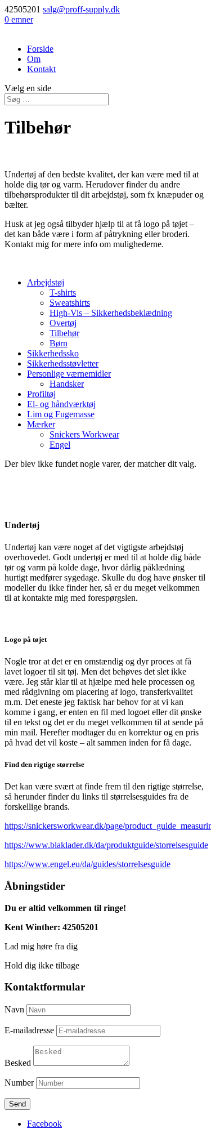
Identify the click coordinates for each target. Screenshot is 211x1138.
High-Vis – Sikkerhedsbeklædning (111, 313)
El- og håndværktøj (61, 404)
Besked (18, 1063)
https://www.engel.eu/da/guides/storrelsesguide (87, 864)
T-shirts (63, 292)
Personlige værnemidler (69, 373)
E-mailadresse (29, 1030)
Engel (60, 444)
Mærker (41, 424)
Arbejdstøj (45, 282)
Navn (14, 1009)
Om (34, 59)
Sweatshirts (70, 302)
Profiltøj (41, 394)
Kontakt (41, 69)
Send (17, 1104)
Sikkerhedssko (53, 353)
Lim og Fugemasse (61, 414)
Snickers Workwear (84, 434)
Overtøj (63, 323)
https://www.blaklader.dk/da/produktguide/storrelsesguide (106, 845)
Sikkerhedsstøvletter (62, 363)
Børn (59, 343)
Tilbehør (64, 333)
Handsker (67, 384)
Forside (40, 48)
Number (19, 1082)
